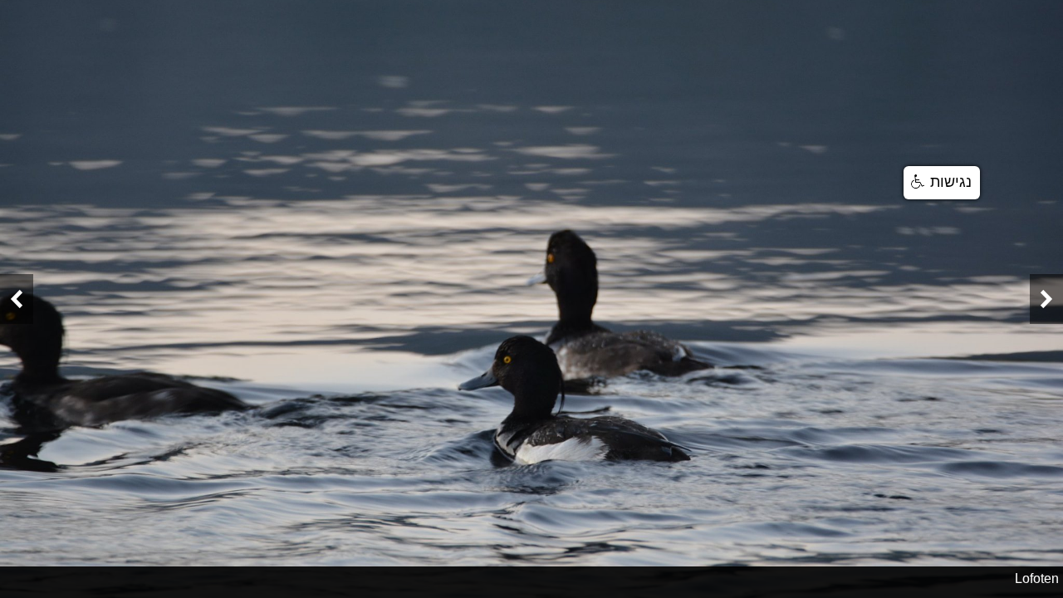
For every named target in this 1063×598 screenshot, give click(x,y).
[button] (942, 182)
